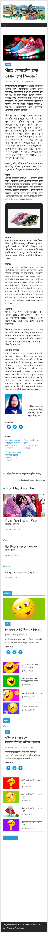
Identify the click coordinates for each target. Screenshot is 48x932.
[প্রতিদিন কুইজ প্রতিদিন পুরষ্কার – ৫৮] (11, 783)
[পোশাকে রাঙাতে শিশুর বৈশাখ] (6, 566)
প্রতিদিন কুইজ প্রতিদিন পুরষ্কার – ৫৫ (32, 823)
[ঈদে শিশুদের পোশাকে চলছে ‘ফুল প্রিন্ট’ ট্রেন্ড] (5, 540)
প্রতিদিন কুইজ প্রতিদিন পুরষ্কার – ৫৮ (32, 781)
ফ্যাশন (8, 65)
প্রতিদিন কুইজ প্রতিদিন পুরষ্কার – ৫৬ (32, 809)
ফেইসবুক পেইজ (10, 838)
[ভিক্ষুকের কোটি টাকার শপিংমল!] (24, 609)
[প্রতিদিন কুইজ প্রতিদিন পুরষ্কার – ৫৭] (11, 797)
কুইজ (7, 732)
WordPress (19, 928)
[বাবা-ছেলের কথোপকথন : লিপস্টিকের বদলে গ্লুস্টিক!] (11, 681)
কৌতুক (7, 624)
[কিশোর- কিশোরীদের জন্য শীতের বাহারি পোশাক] (24, 496)
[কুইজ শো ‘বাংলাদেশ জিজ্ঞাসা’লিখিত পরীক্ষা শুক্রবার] (24, 726)
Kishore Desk (28, 81)
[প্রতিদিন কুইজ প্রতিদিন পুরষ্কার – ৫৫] (11, 825)
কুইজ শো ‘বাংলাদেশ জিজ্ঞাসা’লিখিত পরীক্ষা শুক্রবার (22, 740)
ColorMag (7, 928)
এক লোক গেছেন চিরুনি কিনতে (32, 693)
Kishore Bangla (24, 925)
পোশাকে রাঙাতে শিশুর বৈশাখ (19, 572)
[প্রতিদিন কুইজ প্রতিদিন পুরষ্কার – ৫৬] (11, 811)
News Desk (23, 635)
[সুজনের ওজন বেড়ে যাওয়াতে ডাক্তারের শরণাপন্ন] (11, 668)
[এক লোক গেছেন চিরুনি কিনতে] (11, 695)
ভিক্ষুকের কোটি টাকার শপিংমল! (23, 630)
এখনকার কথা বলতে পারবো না (30, 480)
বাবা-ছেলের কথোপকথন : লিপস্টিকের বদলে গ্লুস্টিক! (30, 679)
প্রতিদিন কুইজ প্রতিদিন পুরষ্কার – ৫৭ (32, 795)
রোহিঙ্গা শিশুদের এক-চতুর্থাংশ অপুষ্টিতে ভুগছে (23, 473)
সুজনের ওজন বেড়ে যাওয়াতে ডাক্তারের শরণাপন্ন (31, 665)
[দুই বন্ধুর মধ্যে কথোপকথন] (11, 708)
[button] (18, 223)
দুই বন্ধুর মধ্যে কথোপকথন (30, 706)
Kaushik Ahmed (27, 747)
